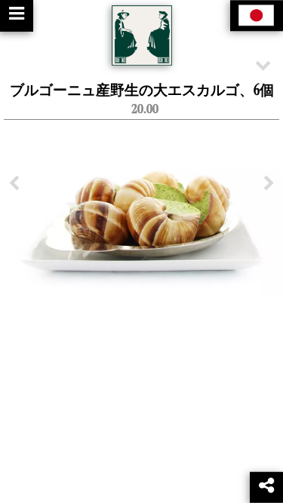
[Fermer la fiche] (263, 64)
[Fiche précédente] (14, 184)
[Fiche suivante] (269, 184)
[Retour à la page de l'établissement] (142, 35)
